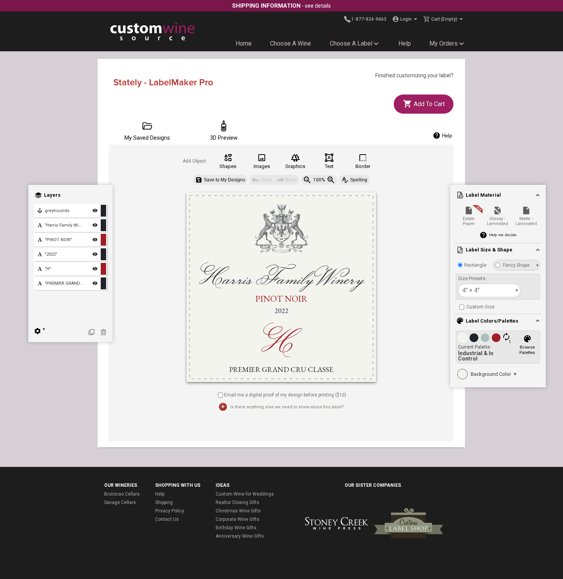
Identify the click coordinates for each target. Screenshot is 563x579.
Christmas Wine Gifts (238, 511)
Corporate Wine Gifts (237, 519)
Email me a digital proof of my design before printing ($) (285, 394)
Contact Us (167, 519)
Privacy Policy (169, 511)
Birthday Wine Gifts (236, 527)
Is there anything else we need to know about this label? (287, 406)
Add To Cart (428, 104)
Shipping (164, 502)
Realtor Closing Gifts (237, 502)
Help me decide (503, 235)
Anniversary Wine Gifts (240, 536)
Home (244, 43)
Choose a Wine (290, 43)
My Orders (443, 43)
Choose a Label (351, 43)
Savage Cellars (120, 502)
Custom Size (479, 307)
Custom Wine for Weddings (245, 494)
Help (404, 43)
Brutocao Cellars (122, 494)
